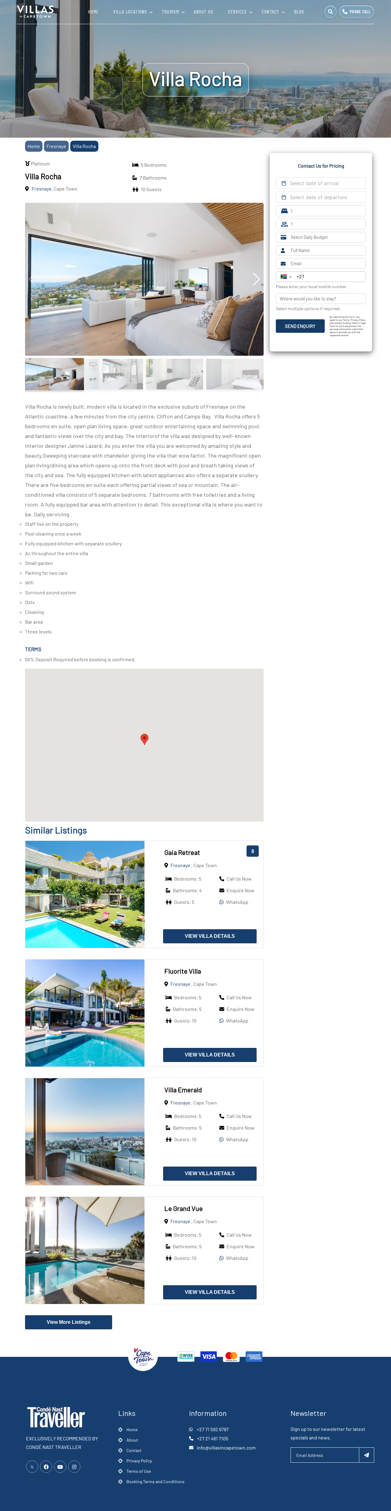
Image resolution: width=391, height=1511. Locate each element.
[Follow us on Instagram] (74, 1467)
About (132, 1439)
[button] (144, 739)
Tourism (170, 11)
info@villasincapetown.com (226, 1447)
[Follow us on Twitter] (32, 1467)
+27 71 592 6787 (213, 1429)
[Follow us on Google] (60, 1467)
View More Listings (68, 1322)
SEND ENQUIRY (300, 326)
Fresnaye (56, 146)
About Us (203, 11)
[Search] (330, 11)
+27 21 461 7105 (212, 1438)
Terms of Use (138, 1471)
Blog (299, 11)
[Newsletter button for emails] (366, 1455)
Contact (271, 11)
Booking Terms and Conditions (155, 1481)
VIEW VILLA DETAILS (210, 936)
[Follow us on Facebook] (46, 1467)
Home (93, 11)
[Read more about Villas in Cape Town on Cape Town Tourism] (143, 1356)
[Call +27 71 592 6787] (356, 11)
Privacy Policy (139, 1460)
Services (237, 11)
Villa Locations (130, 11)
